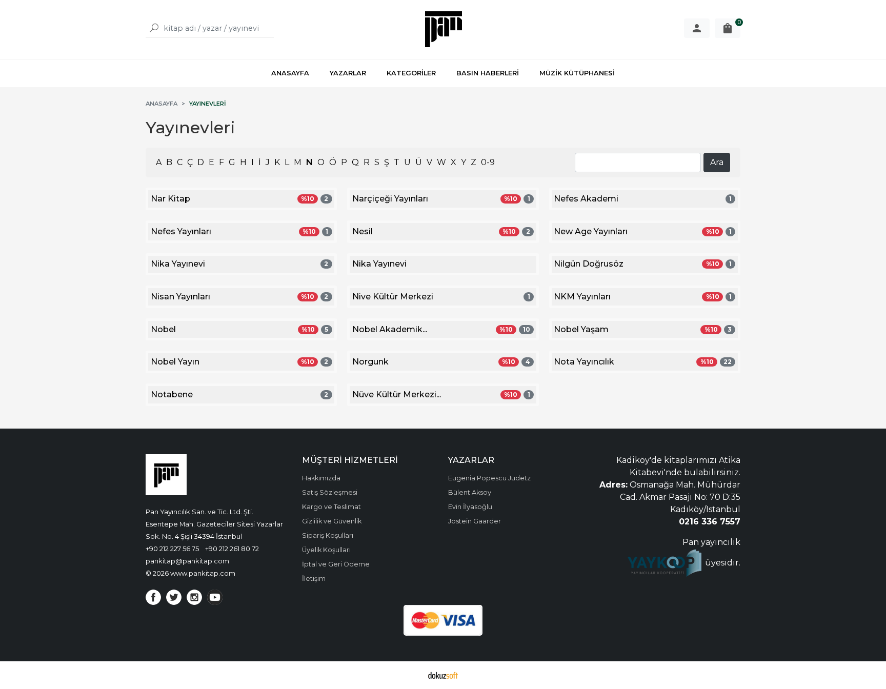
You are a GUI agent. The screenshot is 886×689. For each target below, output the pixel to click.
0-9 (488, 162)
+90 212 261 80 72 (232, 548)
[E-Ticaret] (443, 675)
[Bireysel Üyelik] (697, 28)
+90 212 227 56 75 (172, 548)
